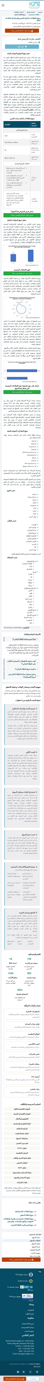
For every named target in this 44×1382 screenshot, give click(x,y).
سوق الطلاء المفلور (26, 1215)
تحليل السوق (36, 1244)
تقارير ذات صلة (35, 1256)
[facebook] (23, 1372)
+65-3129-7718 (29, 1351)
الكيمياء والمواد (31, 12)
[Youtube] (18, 1372)
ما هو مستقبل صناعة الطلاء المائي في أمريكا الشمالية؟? (22, 675)
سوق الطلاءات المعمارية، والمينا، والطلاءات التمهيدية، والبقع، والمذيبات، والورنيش (18, 1220)
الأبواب (30, 242)
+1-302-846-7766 (28, 1348)
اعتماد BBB (13, 963)
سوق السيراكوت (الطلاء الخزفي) (22, 1225)
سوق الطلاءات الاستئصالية (24, 1211)
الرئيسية (40, 12)
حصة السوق (36, 1247)
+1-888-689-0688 (28, 1346)
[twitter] (30, 1372)
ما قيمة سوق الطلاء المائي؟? (25, 669)
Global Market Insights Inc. (18, 1364)
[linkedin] (37, 1372)
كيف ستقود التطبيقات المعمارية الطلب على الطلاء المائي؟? (21, 662)
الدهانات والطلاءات (18, 12)
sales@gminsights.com (25, 1354)
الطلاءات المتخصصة (34, 14)
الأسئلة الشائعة (35, 1250)
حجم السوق (36, 1237)
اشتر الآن (20, 47)
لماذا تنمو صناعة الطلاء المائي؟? (24, 639)
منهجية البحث (35, 1253)
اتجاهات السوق (35, 1240)
